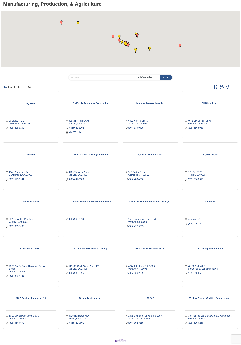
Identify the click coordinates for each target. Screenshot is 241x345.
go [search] (167, 77)
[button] (180, 46)
